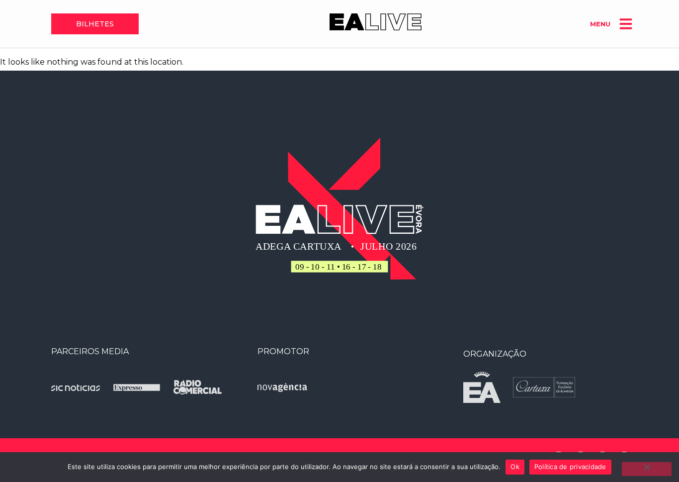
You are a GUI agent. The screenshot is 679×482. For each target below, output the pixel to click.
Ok (514, 467)
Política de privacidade (570, 467)
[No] (647, 469)
